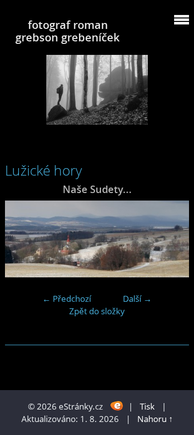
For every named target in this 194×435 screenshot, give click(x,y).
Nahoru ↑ (155, 419)
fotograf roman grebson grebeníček (67, 31)
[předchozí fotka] (21, 239)
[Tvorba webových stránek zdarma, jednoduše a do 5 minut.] (116, 405)
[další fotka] (173, 239)
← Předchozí (66, 298)
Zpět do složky (97, 311)
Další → (137, 298)
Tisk (147, 406)
